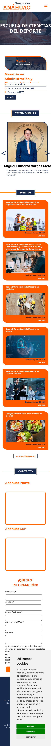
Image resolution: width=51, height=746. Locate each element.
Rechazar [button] (30, 731)
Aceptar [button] (30, 726)
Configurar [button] (31, 737)
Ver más (10, 97)
